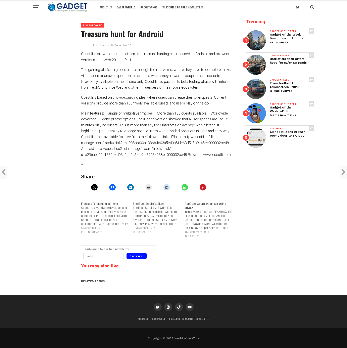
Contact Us (158, 319)
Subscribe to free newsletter (183, 7)
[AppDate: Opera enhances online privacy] (210, 220)
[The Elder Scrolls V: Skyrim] (158, 218)
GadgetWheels (126, 7)
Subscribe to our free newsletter (189, 319)
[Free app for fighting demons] (107, 218)
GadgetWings (148, 7)
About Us (106, 7)
